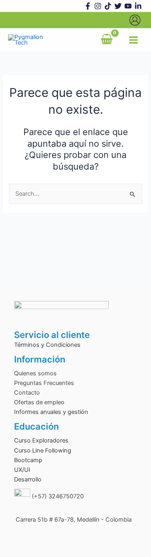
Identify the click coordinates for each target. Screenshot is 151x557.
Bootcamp (28, 460)
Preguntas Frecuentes (44, 383)
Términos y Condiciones (47, 344)
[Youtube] (128, 6)
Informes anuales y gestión (51, 412)
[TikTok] (108, 6)
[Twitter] (118, 6)
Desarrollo (27, 479)
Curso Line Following (42, 450)
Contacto (27, 392)
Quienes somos (35, 373)
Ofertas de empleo (39, 402)
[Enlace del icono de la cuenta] (135, 20)
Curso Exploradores (41, 440)
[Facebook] (88, 6)
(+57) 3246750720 (57, 496)
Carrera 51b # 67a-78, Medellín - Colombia (73, 519)
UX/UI (22, 469)
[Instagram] (98, 6)
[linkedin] (138, 6)
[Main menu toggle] (133, 40)
